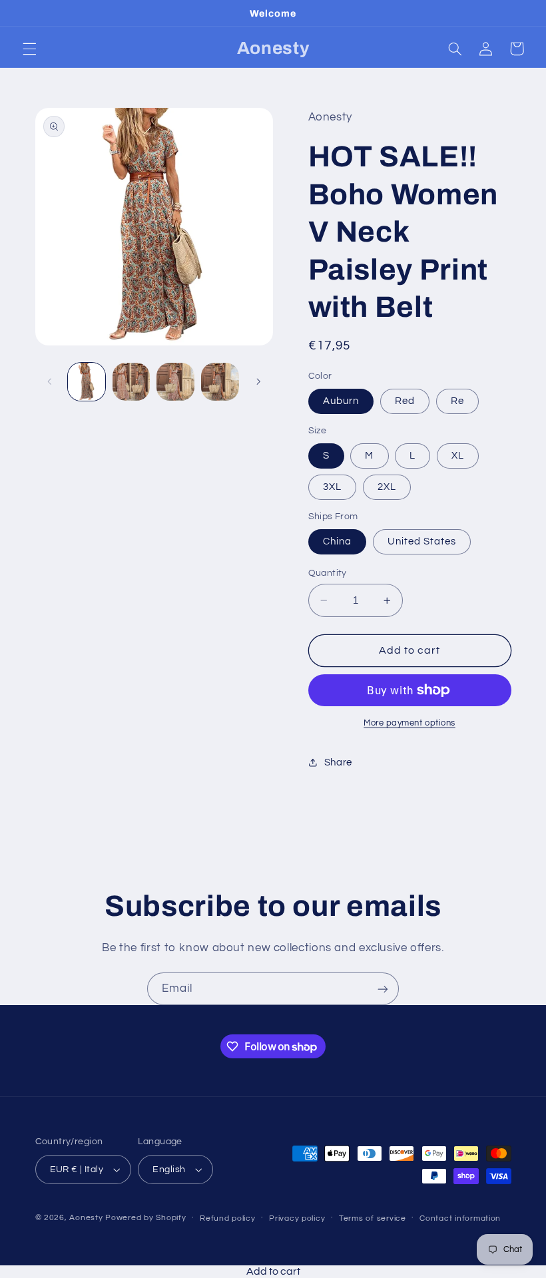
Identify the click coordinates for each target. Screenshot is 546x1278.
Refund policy (228, 1218)
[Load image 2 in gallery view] (131, 381)
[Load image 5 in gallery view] (219, 381)
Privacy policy (297, 1218)
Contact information (460, 1218)
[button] (29, 48)
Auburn (341, 401)
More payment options (409, 723)
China (337, 541)
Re (457, 401)
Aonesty (87, 1217)
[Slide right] (258, 382)
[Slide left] (50, 382)
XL (457, 456)
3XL (332, 487)
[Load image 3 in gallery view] (175, 381)
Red (405, 401)
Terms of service (372, 1218)
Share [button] (338, 762)
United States (422, 541)
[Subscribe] (383, 988)
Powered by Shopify (145, 1217)
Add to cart (273, 1271)
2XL (387, 487)
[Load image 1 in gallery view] (86, 381)
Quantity (327, 573)
